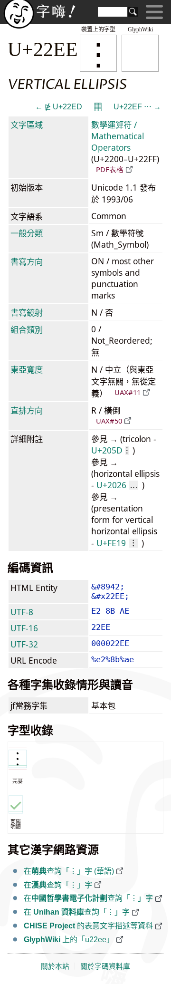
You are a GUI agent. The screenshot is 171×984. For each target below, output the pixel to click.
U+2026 (117, 485)
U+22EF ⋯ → (137, 107)
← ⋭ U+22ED (58, 107)
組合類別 (26, 329)
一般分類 (26, 233)
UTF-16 (24, 628)
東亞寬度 (26, 369)
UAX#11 (127, 392)
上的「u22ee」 (69, 940)
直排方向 (26, 410)
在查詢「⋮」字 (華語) (69, 871)
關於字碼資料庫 (105, 966)
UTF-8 (21, 611)
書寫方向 (26, 261)
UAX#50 (109, 420)
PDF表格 (110, 169)
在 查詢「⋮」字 (77, 912)
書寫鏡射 (26, 312)
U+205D (109, 450)
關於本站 (55, 966)
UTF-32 (24, 644)
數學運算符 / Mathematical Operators (117, 136)
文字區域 (26, 124)
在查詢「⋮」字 (58, 885)
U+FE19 (116, 543)
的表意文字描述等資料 (88, 926)
